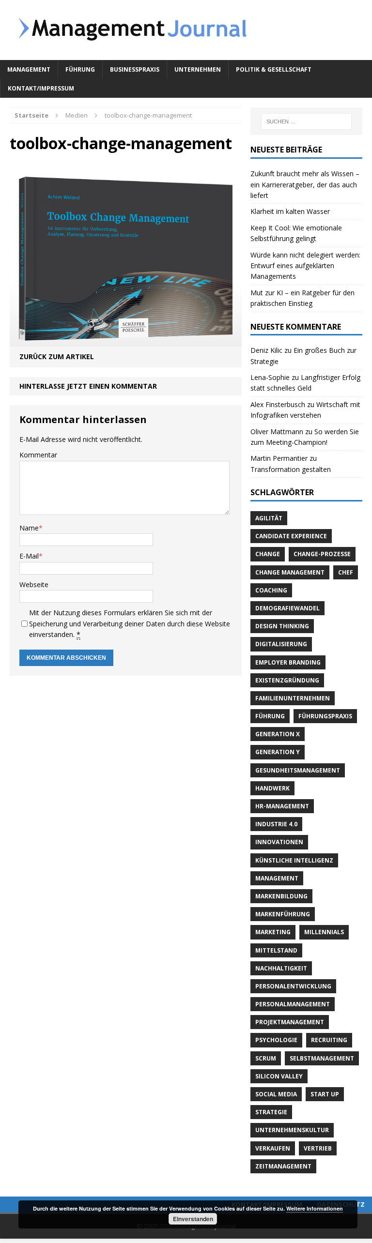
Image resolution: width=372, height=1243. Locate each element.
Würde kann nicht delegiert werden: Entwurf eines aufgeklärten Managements (305, 265)
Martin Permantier (279, 458)
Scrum (265, 1058)
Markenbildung (281, 896)
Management (28, 69)
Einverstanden (193, 1218)
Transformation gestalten (290, 469)
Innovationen (279, 842)
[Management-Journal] (186, 30)
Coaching (271, 590)
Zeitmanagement (283, 1166)
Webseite (33, 584)
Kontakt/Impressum (41, 88)
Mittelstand (276, 950)
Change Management (290, 572)
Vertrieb (318, 1148)
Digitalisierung (281, 644)
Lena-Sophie (270, 377)
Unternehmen (197, 69)
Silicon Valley (279, 1076)
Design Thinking (282, 626)
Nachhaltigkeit (281, 968)
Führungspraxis (325, 716)
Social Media (276, 1094)
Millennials (324, 932)
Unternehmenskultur (292, 1130)
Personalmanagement (292, 1004)
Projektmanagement (289, 1022)
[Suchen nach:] (306, 121)
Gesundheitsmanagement (297, 770)
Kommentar (38, 454)
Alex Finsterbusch (277, 404)
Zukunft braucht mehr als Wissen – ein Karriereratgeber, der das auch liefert (304, 184)
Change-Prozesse (322, 554)
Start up (324, 1094)
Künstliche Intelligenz (294, 860)
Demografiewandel (287, 608)
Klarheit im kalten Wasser (290, 211)
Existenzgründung (287, 680)
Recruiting (329, 1040)
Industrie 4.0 (276, 824)
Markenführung (282, 914)
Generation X (277, 734)
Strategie (271, 1112)
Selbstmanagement (322, 1058)
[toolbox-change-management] (126, 341)
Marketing (273, 932)
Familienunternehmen (292, 698)
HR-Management (282, 806)
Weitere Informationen (314, 1208)
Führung (80, 69)
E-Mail (29, 556)
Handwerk (272, 788)
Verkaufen (272, 1148)
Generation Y (277, 752)
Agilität (268, 518)
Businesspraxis (134, 69)
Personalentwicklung (293, 986)
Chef (345, 572)
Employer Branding (288, 662)
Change (267, 554)
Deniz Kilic (266, 350)
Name (29, 527)
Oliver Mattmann (276, 431)
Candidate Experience (291, 536)
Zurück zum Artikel (56, 356)
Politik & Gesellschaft (273, 69)
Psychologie (276, 1040)
